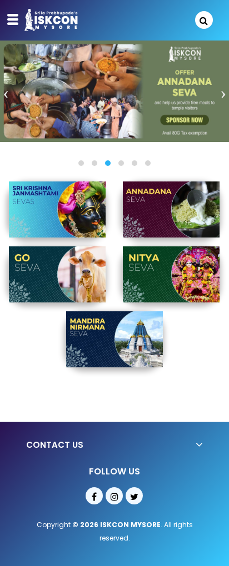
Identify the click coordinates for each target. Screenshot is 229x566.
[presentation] (6, 94)
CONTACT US (54, 445)
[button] (81, 163)
